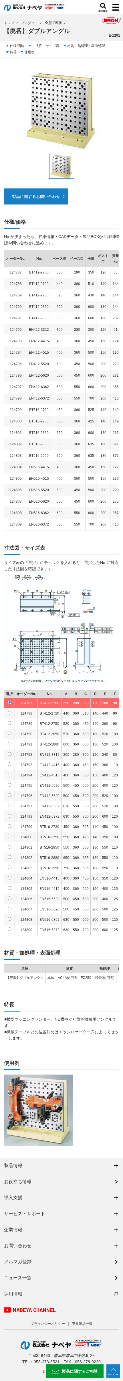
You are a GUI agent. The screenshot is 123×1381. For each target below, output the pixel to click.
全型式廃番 (53, 23)
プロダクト (29, 23)
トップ (9, 23)
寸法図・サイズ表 (45, 46)
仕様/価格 (17, 46)
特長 (13, 52)
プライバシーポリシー (48, 1324)
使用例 (29, 52)
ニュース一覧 (17, 1277)
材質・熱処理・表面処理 (86, 46)
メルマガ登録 (17, 1261)
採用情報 (13, 1293)
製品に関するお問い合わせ (36, 196)
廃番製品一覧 (82, 1324)
